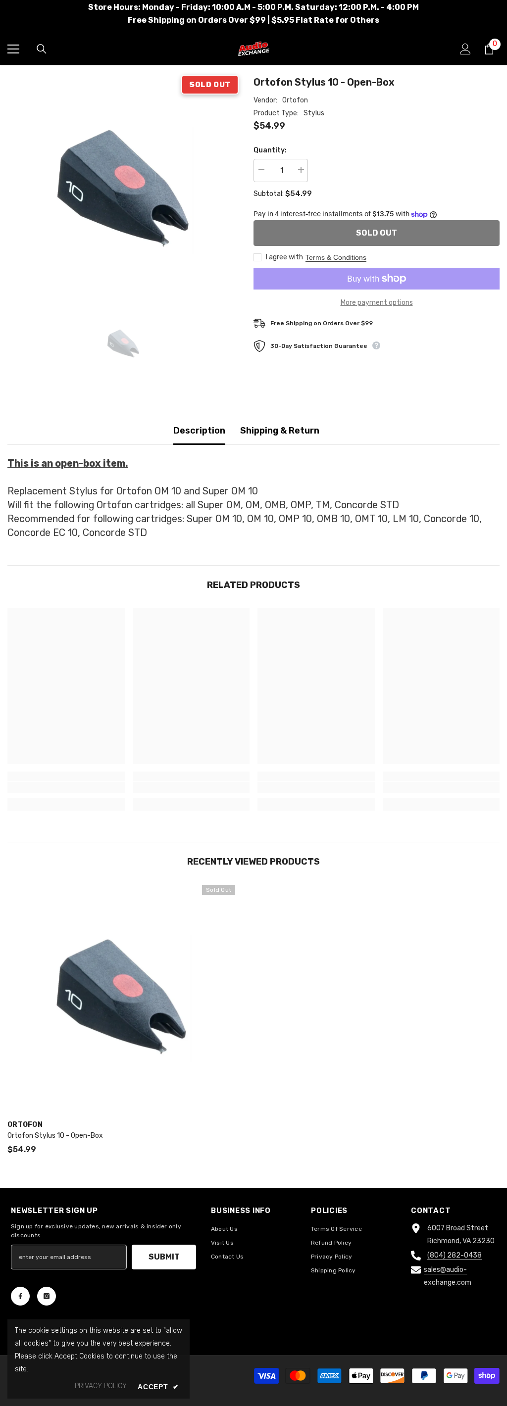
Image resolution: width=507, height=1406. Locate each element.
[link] (66, 787)
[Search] (42, 49)
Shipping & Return (279, 430)
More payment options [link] (377, 302)
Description (199, 430)
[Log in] (465, 49)
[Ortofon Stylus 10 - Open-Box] (121, 999)
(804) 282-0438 (454, 1255)
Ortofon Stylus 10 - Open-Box (55, 1135)
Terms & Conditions (335, 257)
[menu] (13, 49)
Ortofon (295, 100)
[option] (123, 190)
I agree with (284, 257)
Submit (164, 1256)
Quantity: (270, 150)
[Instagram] (46, 1296)
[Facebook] (20, 1296)
